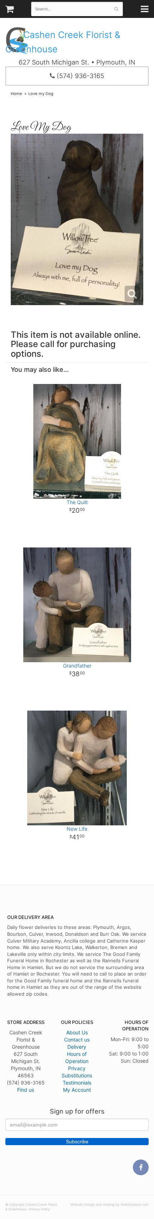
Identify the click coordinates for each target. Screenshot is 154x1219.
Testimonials (77, 1083)
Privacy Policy (39, 1209)
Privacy (77, 1068)
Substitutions (77, 1075)
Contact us (77, 1040)
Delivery (76, 1047)
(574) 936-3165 (79, 76)
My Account (77, 1090)
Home (16, 93)
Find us (25, 1090)
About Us (77, 1032)
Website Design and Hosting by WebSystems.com (110, 1204)
